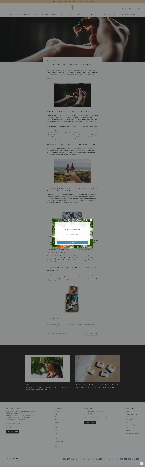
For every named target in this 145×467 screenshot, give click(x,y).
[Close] (91, 220)
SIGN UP (72, 242)
